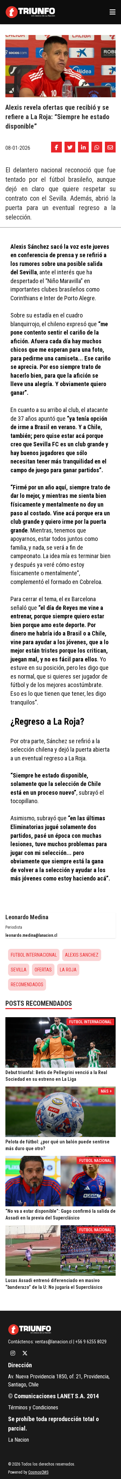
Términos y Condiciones (33, 1407)
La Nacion (18, 1440)
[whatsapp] (96, 147)
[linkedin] (83, 147)
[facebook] (56, 147)
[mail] (110, 147)
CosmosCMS (38, 1472)
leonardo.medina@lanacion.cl (31, 935)
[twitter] (70, 147)
